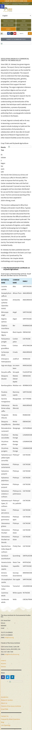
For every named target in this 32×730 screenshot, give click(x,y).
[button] (2, 6)
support (10, 4)
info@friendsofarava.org (12, 654)
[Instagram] (11, 33)
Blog (2, 722)
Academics (4, 697)
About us (4, 703)
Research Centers (7, 700)
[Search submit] (30, 33)
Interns (3, 660)
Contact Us (4, 716)
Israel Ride (4, 709)
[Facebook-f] (8, 33)
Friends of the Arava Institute (11, 706)
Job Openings (5, 725)
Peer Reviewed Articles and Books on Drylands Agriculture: (16, 268)
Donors (3, 667)
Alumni (3, 664)
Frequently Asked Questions (10, 719)
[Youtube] (14, 33)
